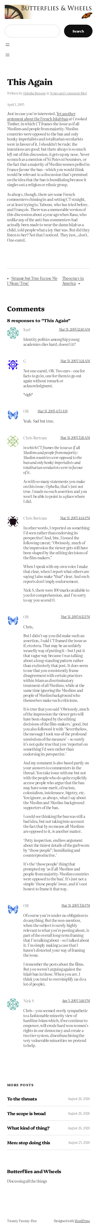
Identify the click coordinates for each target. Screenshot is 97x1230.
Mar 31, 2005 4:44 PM (75, 517)
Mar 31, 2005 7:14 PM (75, 905)
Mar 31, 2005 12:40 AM (74, 329)
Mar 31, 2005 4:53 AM (52, 411)
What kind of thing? (28, 1127)
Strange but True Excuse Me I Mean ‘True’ (32, 280)
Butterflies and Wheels (34, 1171)
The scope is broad (26, 1113)
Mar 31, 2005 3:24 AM (75, 360)
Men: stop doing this (28, 1142)
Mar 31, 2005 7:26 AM (75, 437)
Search (78, 31)
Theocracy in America (73, 280)
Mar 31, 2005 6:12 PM (75, 616)
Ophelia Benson (34, 93)
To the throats (22, 1098)
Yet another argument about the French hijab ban (41, 116)
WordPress (82, 1220)
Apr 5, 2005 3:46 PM (76, 1000)
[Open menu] (7, 45)
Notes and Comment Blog (68, 93)
